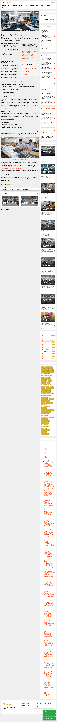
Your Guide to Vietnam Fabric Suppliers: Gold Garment (48, 566)
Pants (47, 400)
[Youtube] (37, 706)
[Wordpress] (37, 703)
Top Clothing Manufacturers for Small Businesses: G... (48, 520)
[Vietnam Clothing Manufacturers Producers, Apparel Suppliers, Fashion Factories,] (10, 3)
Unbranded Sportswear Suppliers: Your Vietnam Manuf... (49, 535)
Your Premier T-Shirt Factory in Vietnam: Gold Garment (48, 152)
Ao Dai (43, 395)
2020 (43, 448)
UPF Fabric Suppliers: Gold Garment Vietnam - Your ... (48, 513)
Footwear (37, 5)
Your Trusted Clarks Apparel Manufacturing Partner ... (48, 680)
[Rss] (34, 703)
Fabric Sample (44, 399)
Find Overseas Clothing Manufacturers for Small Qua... (48, 507)
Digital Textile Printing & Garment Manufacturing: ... (49, 555)
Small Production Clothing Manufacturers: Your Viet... (48, 547)
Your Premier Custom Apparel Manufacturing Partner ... (48, 633)
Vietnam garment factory (46, 406)
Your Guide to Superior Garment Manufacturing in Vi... (49, 476)
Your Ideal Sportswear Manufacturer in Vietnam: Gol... (48, 553)
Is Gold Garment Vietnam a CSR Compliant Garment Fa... (49, 463)
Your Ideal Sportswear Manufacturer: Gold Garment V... (49, 616)
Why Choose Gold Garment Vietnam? (30, 68)
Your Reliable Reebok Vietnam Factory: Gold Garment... (48, 556)
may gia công (44, 419)
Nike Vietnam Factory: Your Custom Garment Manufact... (48, 571)
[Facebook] (34, 706)
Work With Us (25, 74)
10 (43, 313)
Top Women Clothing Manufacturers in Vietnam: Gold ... (49, 575)
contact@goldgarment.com (49, 20)
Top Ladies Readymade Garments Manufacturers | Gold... (49, 591)
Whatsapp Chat (50, 711)
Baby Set (47, 395)
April (45, 457)
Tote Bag (49, 402)
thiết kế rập (44, 431)
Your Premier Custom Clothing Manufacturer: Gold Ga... (48, 622)
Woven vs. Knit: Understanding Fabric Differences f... (48, 474)
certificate (43, 408)
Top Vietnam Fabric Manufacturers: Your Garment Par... (49, 562)
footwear (43, 375)
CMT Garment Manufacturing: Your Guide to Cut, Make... (49, 693)
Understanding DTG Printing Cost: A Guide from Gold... (49, 485)
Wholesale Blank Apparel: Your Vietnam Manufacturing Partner (28, 203)
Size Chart (28, 707)
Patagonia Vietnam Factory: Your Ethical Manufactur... (49, 658)
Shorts (43, 373)
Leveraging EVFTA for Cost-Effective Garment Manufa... (48, 466)
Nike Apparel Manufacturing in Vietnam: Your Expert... (48, 662)
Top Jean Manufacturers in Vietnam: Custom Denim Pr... (48, 479)
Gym (46, 371)
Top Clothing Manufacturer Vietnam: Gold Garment (48, 635)
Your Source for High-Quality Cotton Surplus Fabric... (48, 540)
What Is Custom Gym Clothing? (28, 66)
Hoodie (15, 5)
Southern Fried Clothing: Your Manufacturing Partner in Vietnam (27, 55)
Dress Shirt (47, 377)
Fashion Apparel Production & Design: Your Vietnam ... (48, 609)
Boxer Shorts (44, 397)
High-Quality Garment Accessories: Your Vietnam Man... (49, 576)
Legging (43, 379)
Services (48, 375)
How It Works (25, 69)
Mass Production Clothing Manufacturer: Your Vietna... (48, 515)
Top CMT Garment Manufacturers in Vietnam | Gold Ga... (49, 644)
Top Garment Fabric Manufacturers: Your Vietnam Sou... (49, 524)
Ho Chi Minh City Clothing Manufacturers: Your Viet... (48, 549)
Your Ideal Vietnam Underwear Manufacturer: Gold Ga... (48, 651)
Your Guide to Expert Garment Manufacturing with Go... (48, 604)
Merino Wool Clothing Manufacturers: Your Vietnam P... (49, 496)
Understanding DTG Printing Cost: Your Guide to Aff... (49, 488)
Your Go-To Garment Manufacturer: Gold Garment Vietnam (49, 596)
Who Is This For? (26, 71)
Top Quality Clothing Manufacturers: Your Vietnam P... (49, 538)
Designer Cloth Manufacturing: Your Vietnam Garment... (48, 582)
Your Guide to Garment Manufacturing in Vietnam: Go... (49, 695)
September (46, 452)
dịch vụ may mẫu (45, 413)
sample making (44, 426)
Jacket (25, 5)
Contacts (4, 7)
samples (48, 366)
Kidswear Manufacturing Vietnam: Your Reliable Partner (49, 666)
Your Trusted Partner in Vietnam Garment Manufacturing (49, 689)
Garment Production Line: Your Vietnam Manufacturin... (48, 629)
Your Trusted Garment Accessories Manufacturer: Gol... (49, 580)
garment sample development (47, 417)
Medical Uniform (49, 393)
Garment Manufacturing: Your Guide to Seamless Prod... (48, 593)
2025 (43, 443)
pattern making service (46, 424)
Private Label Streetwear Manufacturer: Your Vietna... (48, 481)
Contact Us (50, 718)
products (51, 371)
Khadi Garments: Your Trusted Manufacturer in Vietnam (48, 492)
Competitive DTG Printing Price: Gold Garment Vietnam (49, 687)
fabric (43, 388)
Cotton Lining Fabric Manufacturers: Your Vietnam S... (49, 544)
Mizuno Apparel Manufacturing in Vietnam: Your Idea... (49, 660)
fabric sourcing (44, 415)
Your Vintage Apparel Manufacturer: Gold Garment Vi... (49, 611)
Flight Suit (50, 399)
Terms (23, 707)
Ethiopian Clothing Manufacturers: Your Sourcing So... (49, 527)
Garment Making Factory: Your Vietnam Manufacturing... (48, 620)
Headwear (31, 5)
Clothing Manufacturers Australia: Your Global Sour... (49, 487)
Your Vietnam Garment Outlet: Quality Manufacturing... (48, 677)
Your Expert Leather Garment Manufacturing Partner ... (48, 578)
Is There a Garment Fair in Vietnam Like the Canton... (49, 470)
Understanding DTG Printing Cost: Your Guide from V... (49, 504)
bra (42, 377)
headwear (43, 391)
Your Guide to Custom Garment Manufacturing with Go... (49, 624)
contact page (10, 178)
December (46, 449)
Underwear (44, 404)
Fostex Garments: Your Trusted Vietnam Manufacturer (48, 664)
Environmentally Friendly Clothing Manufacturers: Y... (49, 546)
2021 (43, 447)
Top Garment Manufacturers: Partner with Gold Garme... (48, 606)
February (45, 460)
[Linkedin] (48, 703)
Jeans (48, 391)
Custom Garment (45, 386)
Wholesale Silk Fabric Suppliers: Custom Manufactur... (49, 483)
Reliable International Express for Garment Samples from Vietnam (29, 52)
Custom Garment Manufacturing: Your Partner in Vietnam (49, 490)
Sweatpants (44, 402)
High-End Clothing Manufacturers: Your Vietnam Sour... (49, 500)
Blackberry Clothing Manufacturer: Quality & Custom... (49, 502)
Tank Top (50, 388)
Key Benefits (25, 72)
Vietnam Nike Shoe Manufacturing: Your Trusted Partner (49, 569)
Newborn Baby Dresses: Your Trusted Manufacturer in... (48, 618)
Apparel (42, 5)
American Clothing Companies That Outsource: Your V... (48, 615)
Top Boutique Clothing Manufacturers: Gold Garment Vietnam (9, 202)
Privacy (28, 705)
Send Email (50, 714)
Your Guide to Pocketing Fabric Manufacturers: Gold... (48, 522)
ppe (46, 388)
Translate (44, 12)
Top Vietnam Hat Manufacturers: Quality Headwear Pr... (49, 647)
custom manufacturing (46, 411)
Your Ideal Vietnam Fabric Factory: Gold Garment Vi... (49, 631)
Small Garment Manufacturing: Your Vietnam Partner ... (48, 516)
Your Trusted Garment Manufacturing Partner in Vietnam (49, 598)
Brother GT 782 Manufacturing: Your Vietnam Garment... (48, 649)
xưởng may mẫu (44, 433)
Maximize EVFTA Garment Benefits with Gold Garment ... (49, 468)
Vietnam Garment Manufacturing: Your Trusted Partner (49, 638)
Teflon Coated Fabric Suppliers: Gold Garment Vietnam (49, 542)
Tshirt (43, 368)
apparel (48, 379)
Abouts (4, 5)
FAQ (28, 703)
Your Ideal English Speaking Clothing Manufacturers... (48, 567)
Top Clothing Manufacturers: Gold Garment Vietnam (49, 509)
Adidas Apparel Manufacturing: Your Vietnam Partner (48, 564)
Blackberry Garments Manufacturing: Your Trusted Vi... (49, 589)
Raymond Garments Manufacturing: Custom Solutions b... (49, 498)
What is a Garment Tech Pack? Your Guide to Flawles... (48, 472)
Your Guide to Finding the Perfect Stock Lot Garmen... (49, 518)
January (45, 461)
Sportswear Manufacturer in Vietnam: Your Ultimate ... (48, 558)
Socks (51, 386)
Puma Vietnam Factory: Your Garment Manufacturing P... (48, 671)
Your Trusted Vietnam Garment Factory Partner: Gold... (48, 684)
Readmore (46, 161)
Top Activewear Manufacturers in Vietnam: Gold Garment (49, 642)
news (6, 32)
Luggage (48, 5)
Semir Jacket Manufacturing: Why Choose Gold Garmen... (49, 584)
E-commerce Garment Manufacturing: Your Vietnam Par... (49, 613)
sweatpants (44, 428)
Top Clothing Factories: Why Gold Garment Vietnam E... (49, 511)
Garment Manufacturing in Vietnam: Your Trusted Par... (48, 637)
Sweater (43, 382)
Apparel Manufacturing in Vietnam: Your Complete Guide (49, 465)
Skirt (47, 373)
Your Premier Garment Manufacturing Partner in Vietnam (49, 587)
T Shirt (10, 5)
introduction (44, 384)
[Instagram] (40, 706)
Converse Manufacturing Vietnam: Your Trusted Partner (49, 655)
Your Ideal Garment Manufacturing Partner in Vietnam (49, 586)
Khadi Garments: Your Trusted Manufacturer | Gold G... (48, 529)
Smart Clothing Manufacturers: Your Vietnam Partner (48, 536)
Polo (50, 368)
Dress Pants (44, 380)
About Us (23, 703)
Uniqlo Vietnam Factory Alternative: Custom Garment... (49, 657)
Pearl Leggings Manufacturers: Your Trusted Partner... (48, 627)
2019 (43, 696)
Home (2, 32)
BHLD (49, 384)
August (45, 453)
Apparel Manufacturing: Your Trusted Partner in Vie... (48, 602)
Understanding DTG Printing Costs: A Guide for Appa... (49, 669)
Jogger (43, 393)
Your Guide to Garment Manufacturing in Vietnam (48, 678)
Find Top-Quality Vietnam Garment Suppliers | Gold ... (49, 551)
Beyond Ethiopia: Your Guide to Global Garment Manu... (49, 595)
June (45, 456)
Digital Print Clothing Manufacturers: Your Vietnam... (48, 525)
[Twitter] (40, 703)
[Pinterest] (45, 703)
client (48, 382)
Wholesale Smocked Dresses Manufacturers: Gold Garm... (48, 533)
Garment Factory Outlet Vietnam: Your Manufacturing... (49, 640)
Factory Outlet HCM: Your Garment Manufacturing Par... (49, 691)
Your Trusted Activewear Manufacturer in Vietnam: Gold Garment (46, 317)
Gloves (43, 400)
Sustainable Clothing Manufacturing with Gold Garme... (49, 675)
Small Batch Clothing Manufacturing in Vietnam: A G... (49, 477)
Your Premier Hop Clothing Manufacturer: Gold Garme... (48, 600)
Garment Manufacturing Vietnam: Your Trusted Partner (49, 682)
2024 (43, 444)
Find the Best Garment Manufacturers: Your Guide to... (48, 607)
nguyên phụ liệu (44, 422)
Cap (21, 5)
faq (46, 368)
